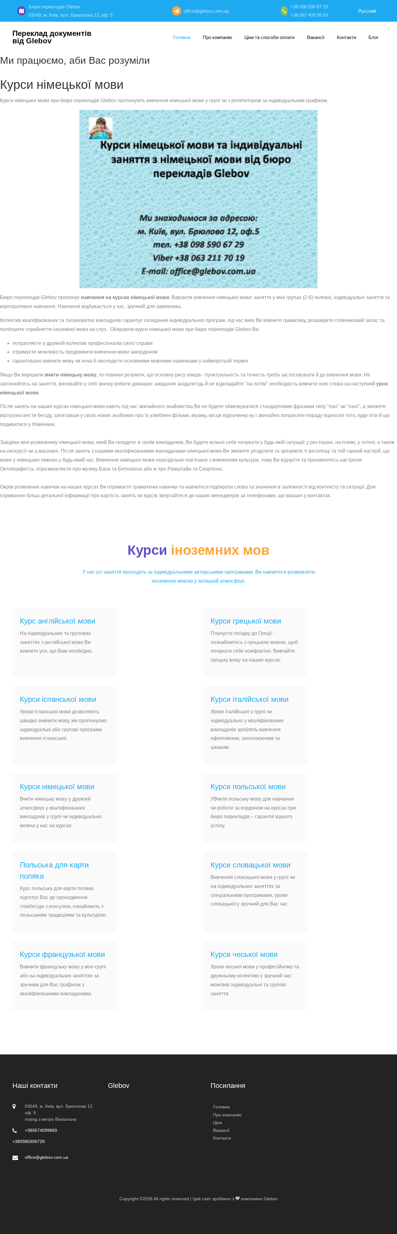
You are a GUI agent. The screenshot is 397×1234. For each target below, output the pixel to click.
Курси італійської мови (249, 699)
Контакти (346, 37)
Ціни (217, 1122)
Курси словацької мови (250, 865)
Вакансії (315, 37)
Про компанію (217, 37)
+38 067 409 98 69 (309, 15)
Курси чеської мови (244, 954)
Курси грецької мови (246, 621)
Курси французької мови (62, 954)
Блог (373, 37)
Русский (367, 11)
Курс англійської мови (57, 621)
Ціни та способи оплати (269, 37)
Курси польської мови (248, 786)
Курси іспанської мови (58, 699)
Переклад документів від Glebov (51, 37)
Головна (181, 37)
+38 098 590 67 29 (309, 6)
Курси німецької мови (57, 786)
